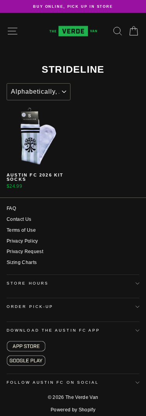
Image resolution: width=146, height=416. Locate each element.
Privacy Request (25, 251)
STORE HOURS (28, 283)
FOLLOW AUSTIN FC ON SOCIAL (53, 382)
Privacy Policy (22, 241)
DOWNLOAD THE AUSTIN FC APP (53, 330)
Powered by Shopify (73, 410)
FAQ (11, 208)
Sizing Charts (22, 262)
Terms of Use (21, 230)
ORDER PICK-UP (30, 306)
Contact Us (19, 219)
